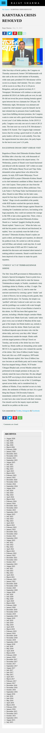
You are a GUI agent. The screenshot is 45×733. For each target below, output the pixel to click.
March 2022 (10, 551)
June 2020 (9, 597)
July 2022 (9, 542)
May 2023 (9, 521)
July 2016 (9, 696)
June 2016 (9, 698)
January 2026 (10, 451)
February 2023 (11, 527)
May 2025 (9, 469)
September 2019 (12, 616)
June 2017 (9, 672)
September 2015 (12, 718)
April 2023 (10, 523)
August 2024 (10, 488)
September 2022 (12, 538)
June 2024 (9, 493)
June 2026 (9, 443)
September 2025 (12, 460)
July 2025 (9, 464)
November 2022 (11, 534)
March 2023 (10, 525)
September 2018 (12, 642)
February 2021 (11, 579)
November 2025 (11, 456)
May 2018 (9, 649)
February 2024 (11, 501)
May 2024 (9, 495)
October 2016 (11, 690)
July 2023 (9, 516)
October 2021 (11, 562)
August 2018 (10, 644)
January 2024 (10, 503)
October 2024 (11, 484)
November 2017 (11, 662)
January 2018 (10, 657)
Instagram (26, 411)
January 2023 (10, 529)
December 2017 (11, 659)
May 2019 (9, 625)
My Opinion (5, 9)
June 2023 (9, 519)
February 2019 (11, 631)
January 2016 (10, 709)
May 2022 (9, 547)
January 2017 (10, 683)
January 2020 (10, 607)
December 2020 (11, 584)
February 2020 (11, 605)
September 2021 (12, 564)
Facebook (36, 411)
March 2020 (10, 603)
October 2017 (11, 664)
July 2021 (9, 568)
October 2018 (11, 640)
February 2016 (11, 707)
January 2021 (10, 581)
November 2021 (11, 560)
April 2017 (10, 677)
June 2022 (9, 545)
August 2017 (10, 668)
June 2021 (9, 571)
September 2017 (12, 666)
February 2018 (11, 655)
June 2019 (9, 623)
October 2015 (11, 716)
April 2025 (10, 471)
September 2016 (12, 692)
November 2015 (11, 713)
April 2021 (10, 575)
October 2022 (11, 536)
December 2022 (11, 532)
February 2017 (11, 681)
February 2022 (11, 553)
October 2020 (11, 588)
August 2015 (10, 720)
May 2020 (9, 599)
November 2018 (11, 638)
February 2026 (11, 449)
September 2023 (12, 512)
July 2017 (9, 670)
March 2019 (10, 629)
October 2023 (11, 510)
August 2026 (10, 438)
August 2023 (10, 514)
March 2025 (10, 473)
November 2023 (11, 508)
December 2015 (11, 711)
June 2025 (9, 467)
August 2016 (10, 694)
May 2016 (9, 700)
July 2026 (9, 441)
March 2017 (10, 679)
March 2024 (10, 499)
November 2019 (11, 612)
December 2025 (11, 454)
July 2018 (9, 646)
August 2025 (10, 462)
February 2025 (11, 475)
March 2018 (10, 653)
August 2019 (10, 618)
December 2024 (11, 480)
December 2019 (11, 610)
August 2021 (10, 566)
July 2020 (9, 594)
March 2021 (10, 577)
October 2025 (11, 458)
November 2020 (11, 586)
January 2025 (10, 477)
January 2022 (10, 555)
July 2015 (9, 722)
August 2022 (10, 540)
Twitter (18, 411)
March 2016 (10, 705)
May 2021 (9, 573)
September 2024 (12, 486)
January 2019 (10, 633)
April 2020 (10, 601)
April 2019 (10, 627)
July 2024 (9, 490)
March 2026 (10, 447)
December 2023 (11, 506)
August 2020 (10, 592)
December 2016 (11, 685)
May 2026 (9, 445)
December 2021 (11, 558)
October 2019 (11, 614)
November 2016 (11, 687)
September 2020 (12, 590)
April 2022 (10, 549)
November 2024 (11, 482)
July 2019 (9, 620)
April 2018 (10, 651)
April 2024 (10, 497)
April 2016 (10, 703)
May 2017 (9, 674)
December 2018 (11, 636)
